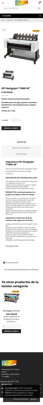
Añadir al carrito (11, 128)
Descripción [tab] (21, 142)
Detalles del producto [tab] (21, 148)
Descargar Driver (12, 246)
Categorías (6, 16)
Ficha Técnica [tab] (21, 154)
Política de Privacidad (20, 399)
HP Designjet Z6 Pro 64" (11, 311)
